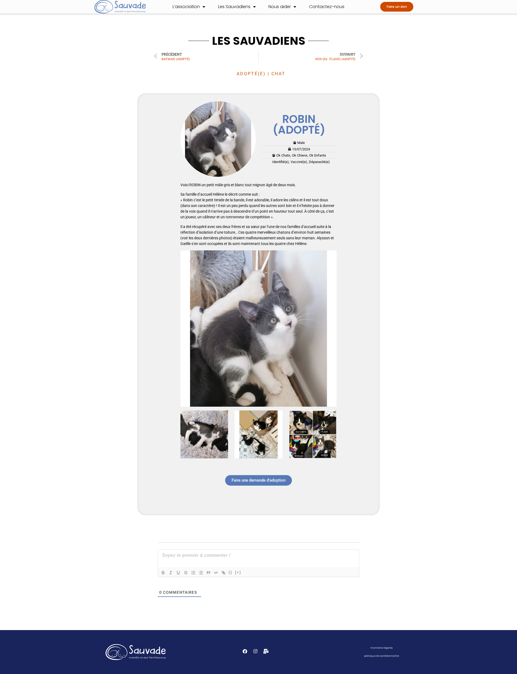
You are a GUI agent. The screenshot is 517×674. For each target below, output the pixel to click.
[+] (238, 572)
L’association (186, 7)
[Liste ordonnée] (193, 572)
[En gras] (163, 572)
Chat (278, 73)
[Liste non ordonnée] (201, 572)
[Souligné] (178, 572)
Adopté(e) (251, 73)
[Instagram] (255, 651)
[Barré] (186, 572)
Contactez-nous (326, 7)
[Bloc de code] (216, 572)
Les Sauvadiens (234, 7)
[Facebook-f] (245, 651)
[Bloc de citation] (208, 572)
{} (230, 572)
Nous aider (279, 7)
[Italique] (170, 572)
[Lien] (223, 572)
